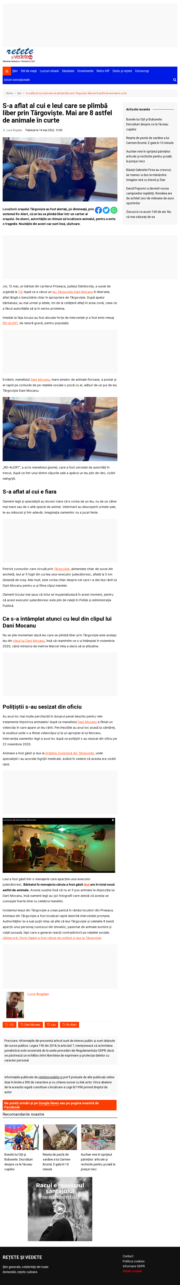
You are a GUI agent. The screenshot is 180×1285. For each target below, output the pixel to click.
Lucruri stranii (49, 71)
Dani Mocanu (40, 379)
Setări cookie (132, 1271)
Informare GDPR (134, 1266)
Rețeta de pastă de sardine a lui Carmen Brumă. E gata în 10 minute (150, 140)
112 (20, 292)
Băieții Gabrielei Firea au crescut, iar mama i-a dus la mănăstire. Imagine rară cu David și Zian (148, 174)
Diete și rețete (122, 71)
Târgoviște (61, 569)
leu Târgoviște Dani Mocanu (72, 292)
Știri (15, 71)
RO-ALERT (10, 323)
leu (53, 1024)
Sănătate (68, 71)
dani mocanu (32, 1024)
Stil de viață (29, 71)
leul (86, 884)
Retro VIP (103, 71)
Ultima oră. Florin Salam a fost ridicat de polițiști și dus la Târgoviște (52, 938)
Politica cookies (134, 1261)
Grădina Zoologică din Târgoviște (69, 753)
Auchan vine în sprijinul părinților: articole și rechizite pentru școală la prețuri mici (149, 156)
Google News (49, 1103)
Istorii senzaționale (17, 80)
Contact (128, 1256)
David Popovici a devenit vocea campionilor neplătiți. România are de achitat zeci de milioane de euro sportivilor (150, 196)
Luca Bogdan (14, 130)
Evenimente (86, 71)
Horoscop (142, 71)
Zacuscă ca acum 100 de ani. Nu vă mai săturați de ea (148, 214)
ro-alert (71, 1024)
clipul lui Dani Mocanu (29, 641)
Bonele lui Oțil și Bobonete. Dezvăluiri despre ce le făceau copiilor (147, 124)
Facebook (12, 1107)
